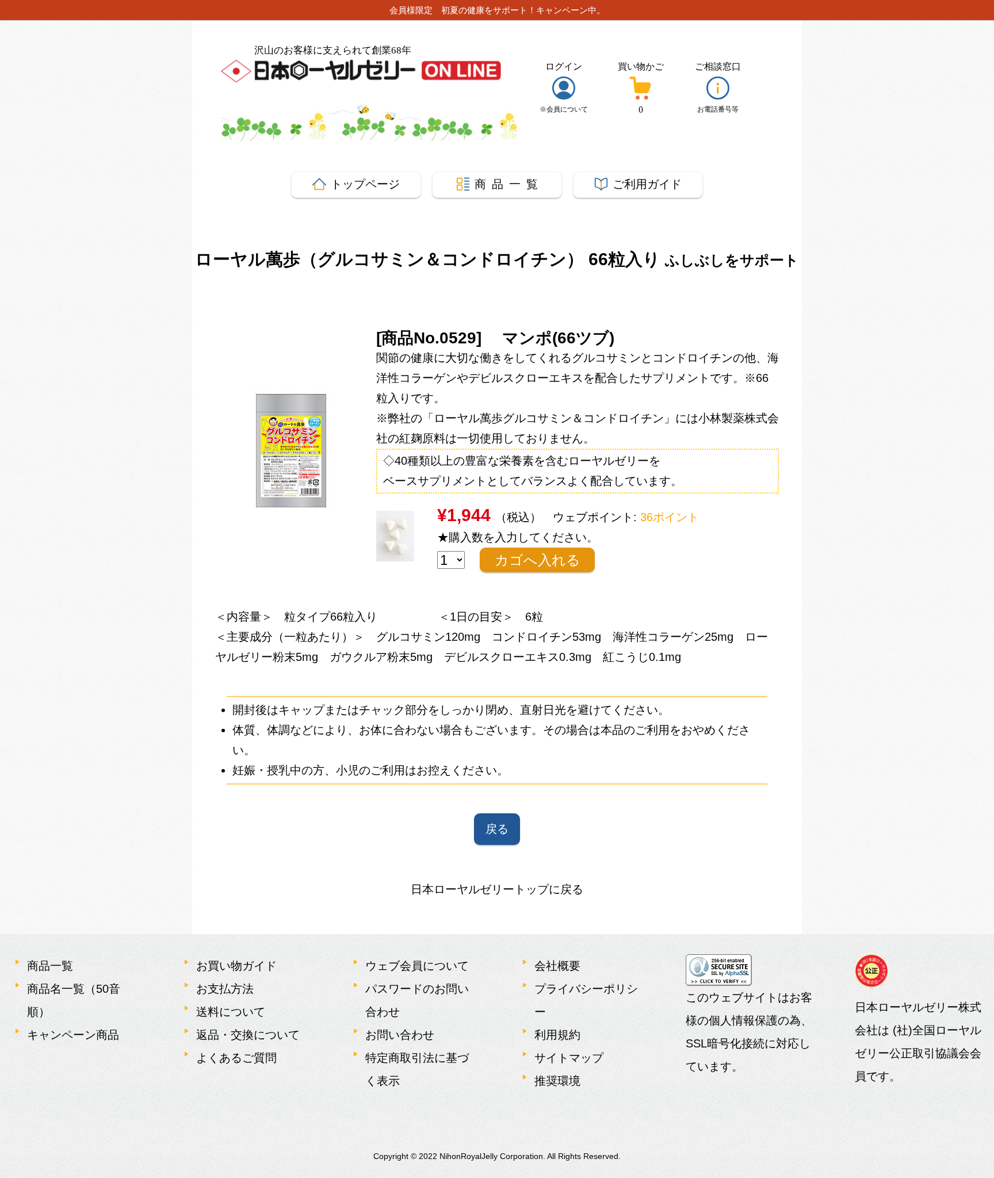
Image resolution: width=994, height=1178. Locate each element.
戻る (497, 829)
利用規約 (557, 1034)
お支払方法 (225, 988)
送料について (230, 1011)
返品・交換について (248, 1034)
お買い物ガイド (236, 965)
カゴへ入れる (537, 560)
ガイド (647, 184)
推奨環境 (557, 1080)
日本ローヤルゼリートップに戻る (497, 889)
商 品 (506, 184)
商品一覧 (50, 965)
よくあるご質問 (236, 1057)
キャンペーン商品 (73, 1034)
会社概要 (557, 965)
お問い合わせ (399, 1034)
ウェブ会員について (417, 965)
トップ (365, 184)
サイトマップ (568, 1057)
